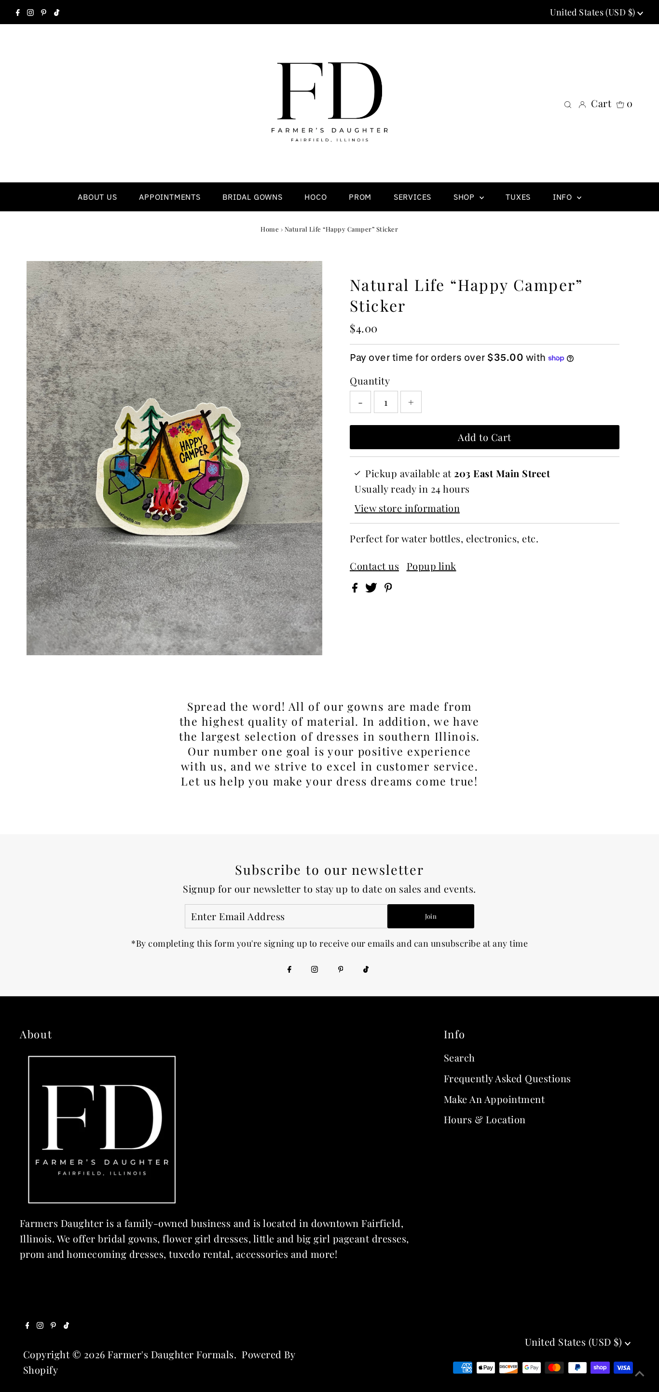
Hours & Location (485, 1119)
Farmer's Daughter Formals (171, 1354)
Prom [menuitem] (360, 197)
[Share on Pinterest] (388, 588)
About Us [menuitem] (97, 197)
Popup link (431, 566)
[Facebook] (18, 12)
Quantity (370, 380)
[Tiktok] (57, 12)
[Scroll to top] (639, 1372)
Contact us (374, 566)
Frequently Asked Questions (507, 1078)
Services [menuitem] (412, 197)
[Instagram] (30, 12)
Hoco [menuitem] (315, 197)
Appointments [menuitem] (170, 197)
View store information (407, 507)
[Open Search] (568, 103)
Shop (465, 197)
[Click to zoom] (306, 276)
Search (459, 1057)
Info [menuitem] (564, 197)
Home (270, 229)
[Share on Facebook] (356, 588)
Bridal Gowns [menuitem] (252, 197)
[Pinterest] (44, 12)
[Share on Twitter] (372, 588)
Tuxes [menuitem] (518, 197)
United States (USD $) (593, 12)
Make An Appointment (494, 1098)
